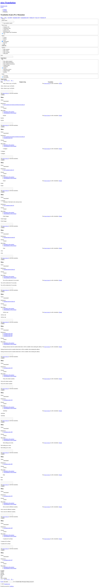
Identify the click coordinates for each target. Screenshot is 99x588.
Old (4, 44)
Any (4, 33)
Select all (4, 45)
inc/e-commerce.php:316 (8, 205)
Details (60, 83)
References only (6, 31)
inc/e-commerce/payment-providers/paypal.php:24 (14, 136)
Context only (6, 29)
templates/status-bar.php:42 (9, 237)
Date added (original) (7, 61)
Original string (6, 65)
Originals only (6, 27)
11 (7, 80)
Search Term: (4, 20)
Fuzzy (4, 40)
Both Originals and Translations (10, 32)
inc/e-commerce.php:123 (8, 170)
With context (6, 50)
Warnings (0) (43, 17)
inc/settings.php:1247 (7, 560)
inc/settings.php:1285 (7, 464)
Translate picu (7, 584)
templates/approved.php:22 (9, 269)
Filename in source (7, 69)
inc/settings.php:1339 (7, 333)
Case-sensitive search (7, 23)
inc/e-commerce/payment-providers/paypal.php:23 (14, 104)
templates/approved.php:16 (9, 301)
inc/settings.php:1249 (7, 528)
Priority (4, 68)
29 (11, 80)
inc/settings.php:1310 (7, 368)
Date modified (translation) (9, 64)
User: (2, 55)
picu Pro (5, 10)
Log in (2, 7)
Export (2, 581)
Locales (5, 6)
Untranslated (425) (25, 17)
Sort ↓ (6, 17)
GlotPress (11, 586)
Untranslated (6, 41)
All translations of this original (9, 113)
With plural (5, 53)
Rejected (5, 42)
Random (5, 72)
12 (8, 80)
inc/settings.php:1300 (7, 432)
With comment (6, 49)
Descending (5, 77)
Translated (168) (16, 17)
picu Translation (8, 2)
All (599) (10, 17)
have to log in (47, 83)
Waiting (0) (32, 17)
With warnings (6, 52)
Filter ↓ (2, 17)
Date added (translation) (8, 62)
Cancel (2, 94)
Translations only (7, 28)
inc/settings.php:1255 (7, 496)
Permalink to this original (8, 111)
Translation (5, 66)
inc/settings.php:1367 (7, 336)
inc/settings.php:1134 (7, 137)
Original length (6, 70)
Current (4, 37)
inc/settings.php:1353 (7, 334)
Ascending (5, 75)
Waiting (5, 38)
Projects (2, 6)
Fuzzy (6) (37, 17)
